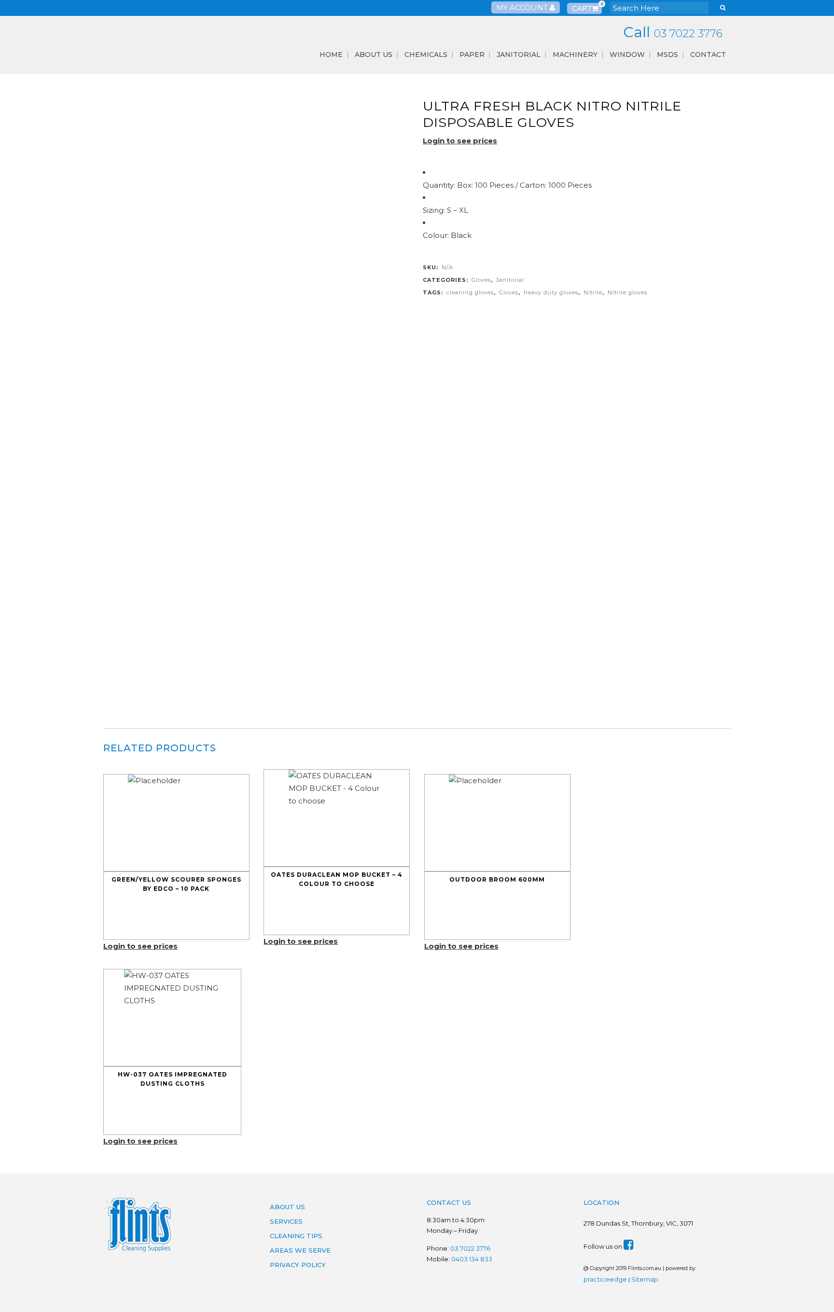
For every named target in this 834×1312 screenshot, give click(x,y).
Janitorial (510, 279)
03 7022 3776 (688, 33)
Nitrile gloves (627, 292)
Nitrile (593, 292)
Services (286, 1221)
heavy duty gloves (551, 292)
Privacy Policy (298, 1265)
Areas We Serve (300, 1250)
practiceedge (605, 1279)
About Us (287, 1207)
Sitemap (644, 1279)
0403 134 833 (471, 1259)
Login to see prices (460, 140)
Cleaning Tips (296, 1236)
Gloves (481, 279)
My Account (523, 7)
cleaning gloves (470, 292)
